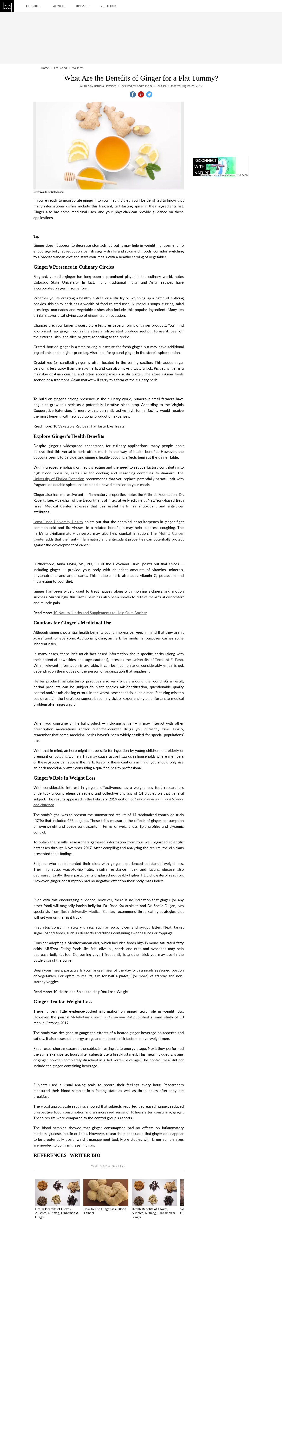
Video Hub (108, 6)
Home (45, 68)
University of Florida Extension (58, 479)
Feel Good (32, 6)
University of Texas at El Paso (158, 660)
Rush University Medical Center (87, 912)
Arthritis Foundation (160, 495)
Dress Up (82, 6)
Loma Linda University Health (58, 522)
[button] (133, 94)
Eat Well (58, 6)
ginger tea (96, 316)
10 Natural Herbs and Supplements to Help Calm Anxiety (100, 613)
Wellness (77, 68)
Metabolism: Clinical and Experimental (101, 1017)
